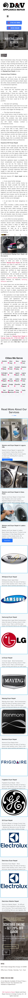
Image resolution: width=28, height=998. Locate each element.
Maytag (15, 277)
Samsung (24, 279)
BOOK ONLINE (15, 28)
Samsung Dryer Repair (9, 617)
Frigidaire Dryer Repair (9, 780)
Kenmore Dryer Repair (9, 739)
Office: (2, 964)
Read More (7, 460)
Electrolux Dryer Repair (9, 860)
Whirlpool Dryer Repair (9, 577)
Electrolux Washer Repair (10, 901)
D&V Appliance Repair (8, 992)
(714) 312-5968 (15, 22)
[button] (7, 16)
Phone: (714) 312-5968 (7, 978)
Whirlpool (3, 281)
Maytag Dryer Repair (13, 262)
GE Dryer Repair (7, 820)
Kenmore (9, 277)
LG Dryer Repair (7, 658)
